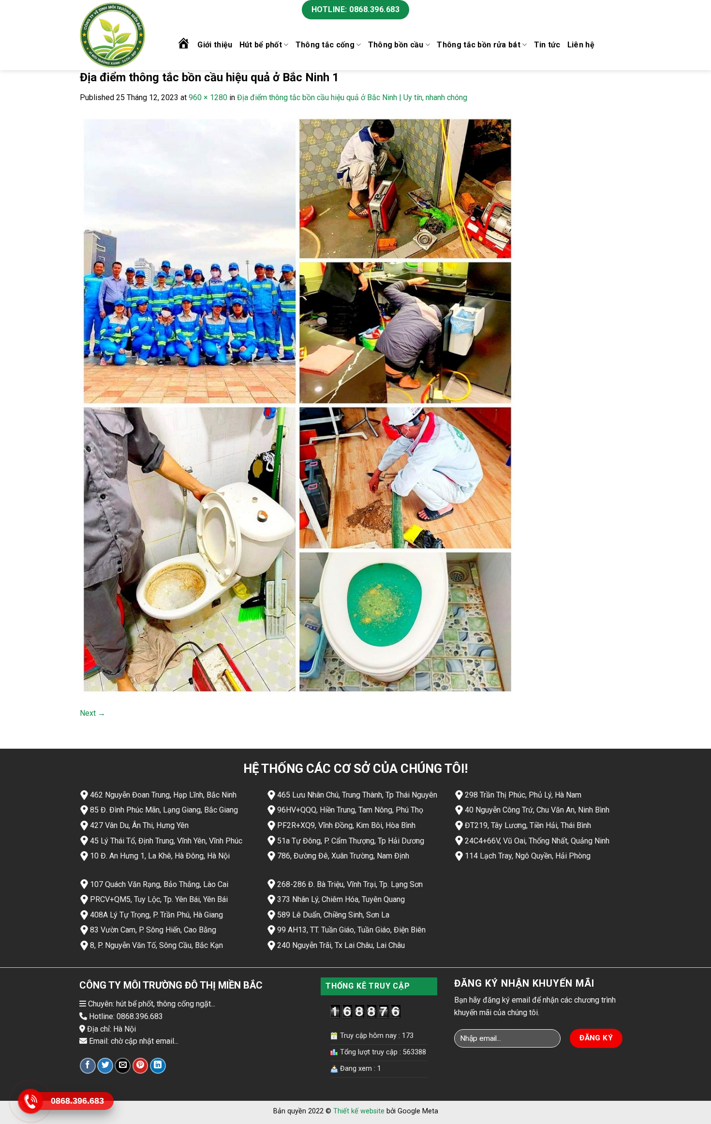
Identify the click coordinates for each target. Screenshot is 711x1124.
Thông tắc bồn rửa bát (478, 44)
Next (92, 713)
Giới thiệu (214, 44)
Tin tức (547, 44)
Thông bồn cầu (396, 44)
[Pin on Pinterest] (140, 1066)
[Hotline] (30, 1101)
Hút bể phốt (260, 44)
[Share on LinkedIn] (158, 1066)
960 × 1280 (208, 97)
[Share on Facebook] (88, 1066)
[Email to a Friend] (123, 1066)
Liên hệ (580, 44)
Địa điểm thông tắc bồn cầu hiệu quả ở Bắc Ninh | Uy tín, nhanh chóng (352, 97)
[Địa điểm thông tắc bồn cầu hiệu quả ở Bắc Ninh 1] (297, 404)
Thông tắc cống (325, 44)
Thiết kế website (359, 1111)
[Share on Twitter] (105, 1066)
